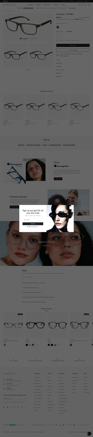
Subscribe (33, 223)
